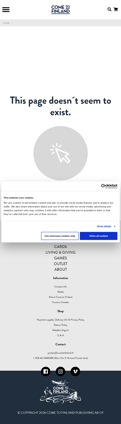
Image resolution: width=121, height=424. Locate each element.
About (60, 269)
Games (60, 258)
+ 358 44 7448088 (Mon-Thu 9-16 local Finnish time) (60, 358)
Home (6, 23)
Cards (60, 247)
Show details (104, 226)
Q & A (60, 335)
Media (61, 292)
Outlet (60, 264)
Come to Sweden (60, 302)
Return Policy (60, 325)
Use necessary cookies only (60, 236)
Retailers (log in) (60, 330)
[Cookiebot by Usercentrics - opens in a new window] (103, 186)
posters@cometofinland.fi (60, 353)
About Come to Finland (60, 297)
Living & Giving (60, 252)
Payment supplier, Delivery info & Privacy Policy (60, 320)
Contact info (60, 287)
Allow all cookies (98, 236)
